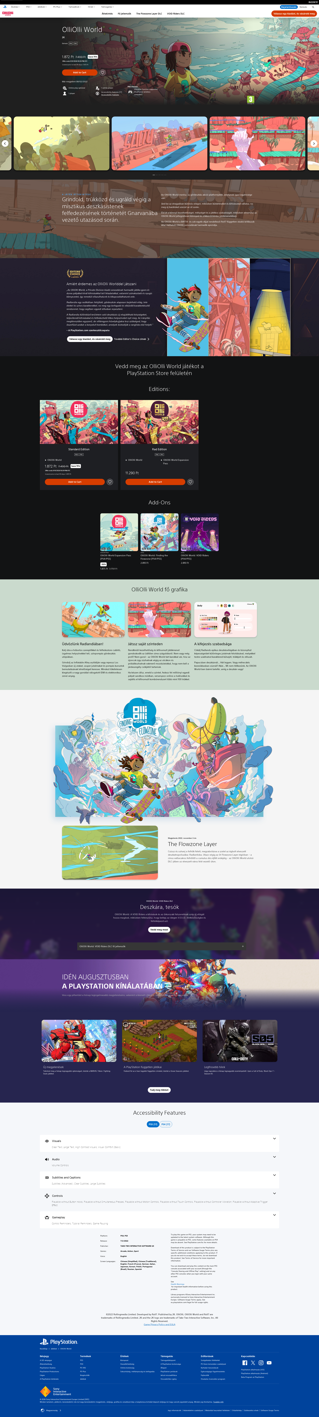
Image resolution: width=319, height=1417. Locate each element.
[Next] (314, 143)
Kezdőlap (43, 1349)
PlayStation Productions (49, 1371)
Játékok (41, 6)
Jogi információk (174, 1410)
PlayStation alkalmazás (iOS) (252, 1370)
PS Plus (56, 6)
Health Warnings (177, 1284)
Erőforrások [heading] (207, 1356)
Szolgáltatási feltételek (210, 1360)
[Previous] (5, 143)
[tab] (153, 1124)
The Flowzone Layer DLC (149, 13)
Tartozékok (73, 6)
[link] (79, 1048)
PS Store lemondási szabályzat (213, 1364)
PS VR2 (83, 1368)
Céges (42, 1375)
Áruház (14, 6)
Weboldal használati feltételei (217, 1410)
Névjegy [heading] (44, 1356)
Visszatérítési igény (169, 1379)
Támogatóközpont (168, 1360)
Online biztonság (127, 1368)
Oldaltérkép (237, 1410)
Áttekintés (107, 13)
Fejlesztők (205, 1375)
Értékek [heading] (124, 1356)
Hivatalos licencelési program (213, 1379)
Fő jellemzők (124, 13)
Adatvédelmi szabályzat (193, 1410)
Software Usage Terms (270, 1410)
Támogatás (106, 6)
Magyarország (52, 1410)
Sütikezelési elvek (251, 1410)
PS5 (28, 6)
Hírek (90, 6)
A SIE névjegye (46, 1360)
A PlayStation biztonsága (171, 1364)
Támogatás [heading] (167, 1356)
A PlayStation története (49, 1379)
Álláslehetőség (46, 1364)
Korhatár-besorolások (209, 1368)
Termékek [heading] (85, 1356)
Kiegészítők (84, 1375)
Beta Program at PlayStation (252, 1377)
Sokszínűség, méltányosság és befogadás (137, 1371)
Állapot (163, 1368)
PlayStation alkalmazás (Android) (254, 1373)
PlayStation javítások (169, 1371)
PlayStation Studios (48, 1368)
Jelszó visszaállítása (169, 1375)
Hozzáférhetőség (127, 1364)
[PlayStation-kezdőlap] (5, 7)
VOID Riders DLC (176, 13)
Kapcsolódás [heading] (248, 1356)
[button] (110, 94)
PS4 (81, 1364)
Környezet (124, 1360)
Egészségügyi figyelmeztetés (213, 1371)
